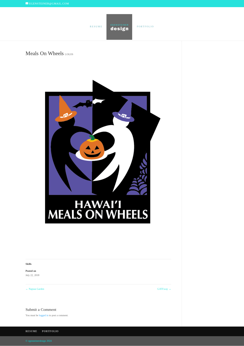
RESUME (96, 26)
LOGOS (69, 54)
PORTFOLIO (145, 26)
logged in (43, 315)
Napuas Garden (35, 289)
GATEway (164, 289)
